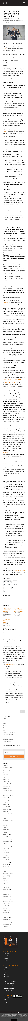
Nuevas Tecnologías (18, 20)
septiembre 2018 (7, 795)
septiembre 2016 (7, 846)
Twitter (5, 1000)
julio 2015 (5, 878)
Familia (4, 723)
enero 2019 (5, 786)
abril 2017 (5, 830)
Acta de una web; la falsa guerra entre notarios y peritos (18, 610)
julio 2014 (5, 906)
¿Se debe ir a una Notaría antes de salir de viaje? (7, 621)
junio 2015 (5, 880)
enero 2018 (5, 811)
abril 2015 (5, 885)
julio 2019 (5, 772)
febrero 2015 (6, 889)
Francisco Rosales (9, 18)
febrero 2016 (6, 862)
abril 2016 (5, 857)
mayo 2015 (5, 883)
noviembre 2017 (7, 816)
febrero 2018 (6, 809)
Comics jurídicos (7, 741)
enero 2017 (5, 836)
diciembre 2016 (6, 839)
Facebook (6, 997)
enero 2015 (5, 892)
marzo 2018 (6, 806)
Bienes (4, 718)
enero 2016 (5, 864)
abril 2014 (5, 912)
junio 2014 (5, 908)
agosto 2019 (6, 770)
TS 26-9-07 (5, 452)
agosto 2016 (6, 848)
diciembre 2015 (6, 866)
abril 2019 (5, 779)
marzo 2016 (6, 859)
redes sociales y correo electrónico (12, 379)
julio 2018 (5, 797)
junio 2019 (5, 774)
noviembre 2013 (7, 924)
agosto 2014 (6, 903)
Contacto (6, 960)
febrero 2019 (6, 783)
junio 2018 (5, 800)
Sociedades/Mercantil (8, 734)
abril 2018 (5, 804)
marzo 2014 (6, 915)
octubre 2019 (6, 765)
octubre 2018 (6, 793)
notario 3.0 (5, 48)
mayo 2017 (5, 827)
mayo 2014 (5, 910)
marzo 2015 (6, 887)
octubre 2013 (6, 926)
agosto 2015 (6, 876)
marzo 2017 (6, 832)
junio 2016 (5, 853)
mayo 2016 (5, 855)
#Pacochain (6, 302)
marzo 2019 (6, 781)
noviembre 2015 (7, 869)
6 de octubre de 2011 (10, 382)
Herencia (5, 725)
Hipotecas (5, 727)
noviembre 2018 (7, 790)
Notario (5, 730)
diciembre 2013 (6, 922)
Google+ (6, 1002)
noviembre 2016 (7, 841)
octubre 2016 (6, 843)
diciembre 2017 (6, 813)
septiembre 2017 (7, 820)
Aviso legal (6, 953)
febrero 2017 (6, 834)
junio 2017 (5, 825)
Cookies (6, 958)
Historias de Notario (8, 20)
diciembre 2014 (6, 894)
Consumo (5, 721)
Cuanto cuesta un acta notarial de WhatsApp (7, 610)
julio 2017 (5, 823)
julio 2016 (5, 850)
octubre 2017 (6, 818)
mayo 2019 (5, 777)
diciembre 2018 (6, 788)
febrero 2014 (6, 917)
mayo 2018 (5, 802)
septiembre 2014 (7, 901)
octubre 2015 (6, 871)
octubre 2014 (6, 899)
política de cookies (15, 1017)
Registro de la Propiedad (9, 732)
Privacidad (6, 956)
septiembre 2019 (7, 767)
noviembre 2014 (7, 896)
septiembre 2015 (7, 873)
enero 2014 (5, 919)
